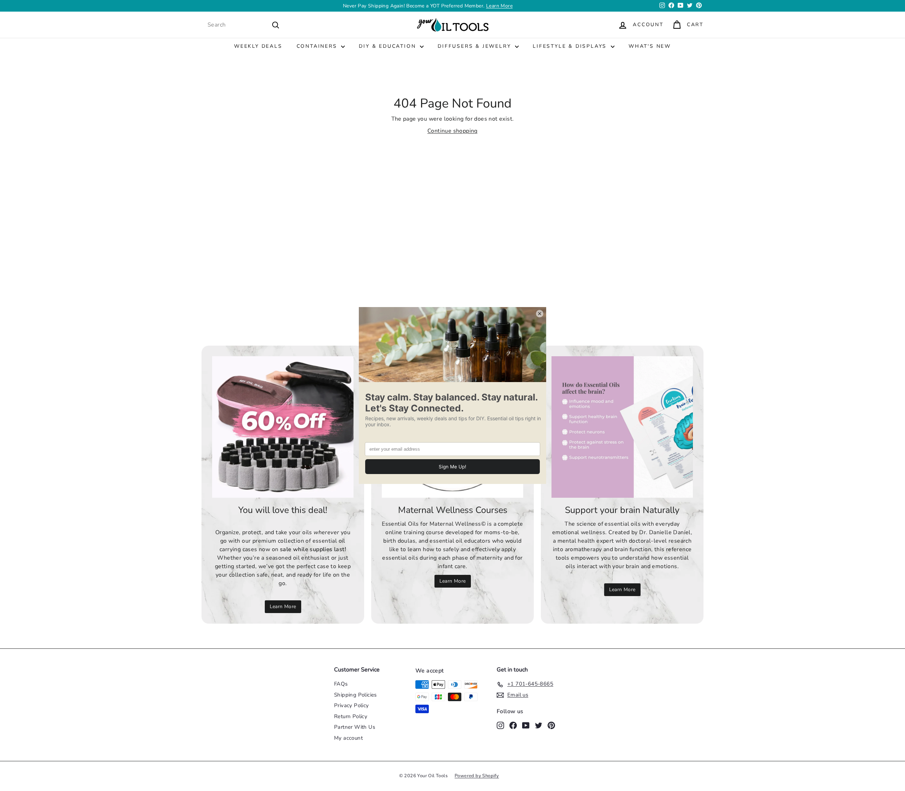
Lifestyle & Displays (571, 46)
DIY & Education (388, 46)
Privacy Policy (351, 705)
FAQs (341, 683)
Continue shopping (452, 131)
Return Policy (350, 716)
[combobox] (244, 24)
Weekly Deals (258, 46)
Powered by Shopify (477, 776)
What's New (650, 46)
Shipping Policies (355, 694)
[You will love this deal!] (283, 427)
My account (348, 737)
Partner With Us (354, 727)
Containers (318, 46)
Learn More (499, 5)
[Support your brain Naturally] (622, 427)
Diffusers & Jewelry (475, 46)
